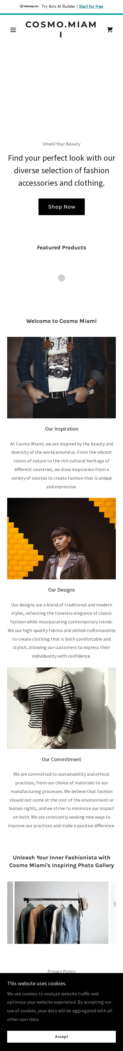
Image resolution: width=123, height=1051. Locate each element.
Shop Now (61, 207)
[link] (62, 30)
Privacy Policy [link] (61, 971)
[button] (15, 30)
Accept (61, 1036)
